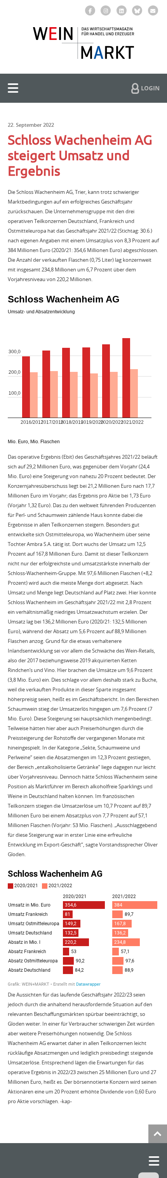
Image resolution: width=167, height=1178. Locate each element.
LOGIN (150, 88)
